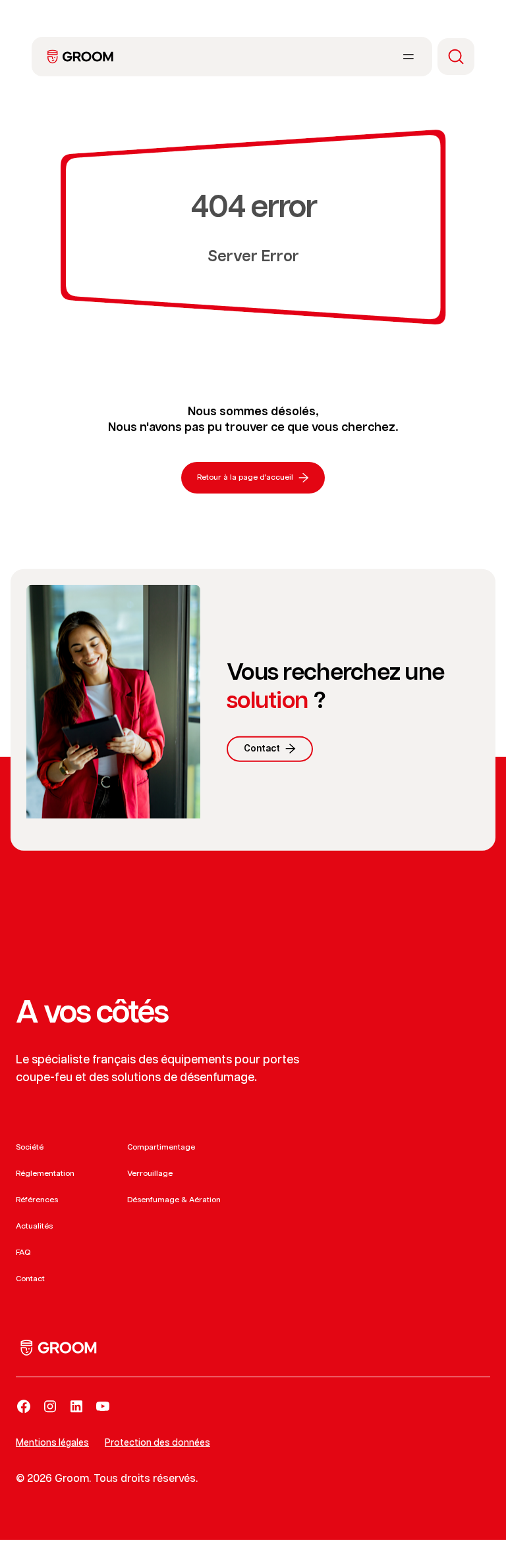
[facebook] (24, 1406)
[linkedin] (76, 1406)
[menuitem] (80, 56)
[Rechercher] (456, 56)
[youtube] (103, 1406)
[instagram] (50, 1406)
